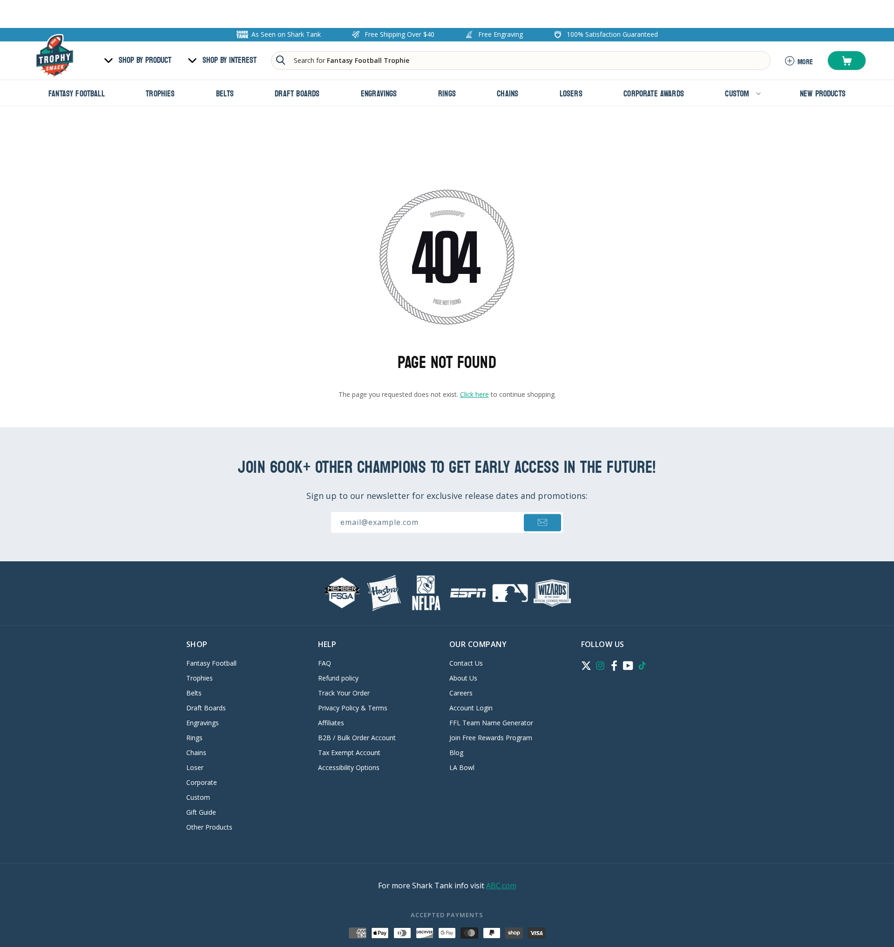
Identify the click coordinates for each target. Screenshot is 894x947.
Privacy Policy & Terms (352, 707)
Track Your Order (344, 692)
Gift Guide (201, 812)
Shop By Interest (230, 60)
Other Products (209, 827)
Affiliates (331, 722)
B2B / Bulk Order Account (357, 737)
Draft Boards (206, 707)
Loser (194, 767)
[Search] (281, 60)
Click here (474, 394)
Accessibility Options (348, 767)
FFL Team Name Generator (491, 722)
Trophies (199, 678)
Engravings (202, 722)
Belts (194, 692)
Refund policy (338, 678)
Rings (194, 737)
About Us (463, 678)
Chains (196, 752)
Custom (198, 797)
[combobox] (521, 60)
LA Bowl (461, 767)
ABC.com (501, 885)
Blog (456, 752)
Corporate (201, 782)
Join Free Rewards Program (490, 737)
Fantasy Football (211, 664)
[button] (846, 60)
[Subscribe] (542, 522)
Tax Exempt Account (349, 752)
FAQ (324, 664)
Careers (461, 692)
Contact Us (466, 664)
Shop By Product (145, 60)
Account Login (471, 707)
